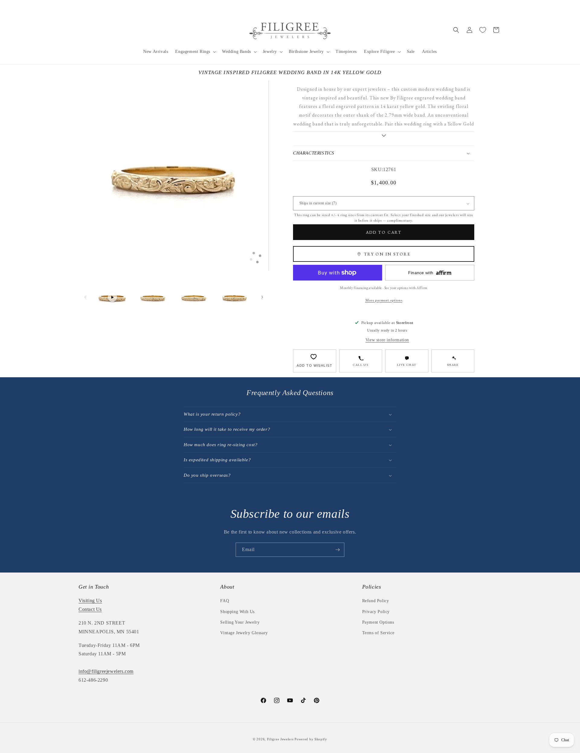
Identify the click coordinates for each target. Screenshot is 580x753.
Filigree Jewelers (280, 739)
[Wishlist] (482, 30)
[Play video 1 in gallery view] (112, 297)
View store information (387, 340)
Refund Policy (375, 601)
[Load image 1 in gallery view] (153, 297)
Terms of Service (378, 633)
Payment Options (378, 622)
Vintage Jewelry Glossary (244, 633)
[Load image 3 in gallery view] (234, 297)
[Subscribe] (337, 550)
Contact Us (90, 609)
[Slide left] (85, 297)
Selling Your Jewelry (239, 622)
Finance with (430, 272)
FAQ (224, 601)
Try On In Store (387, 254)
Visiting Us (90, 600)
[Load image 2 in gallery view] (194, 297)
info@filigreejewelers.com (106, 671)
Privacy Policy (376, 611)
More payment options (383, 300)
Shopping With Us (237, 611)
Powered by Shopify (311, 739)
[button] (195, 51)
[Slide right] (262, 297)
